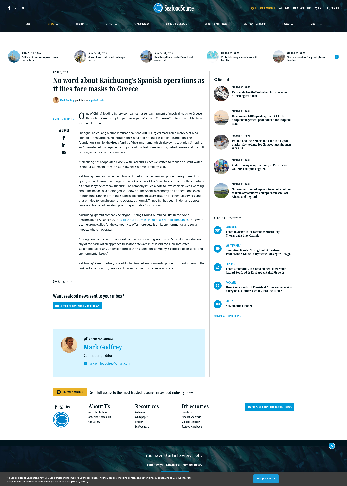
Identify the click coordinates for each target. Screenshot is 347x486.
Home (28, 24)
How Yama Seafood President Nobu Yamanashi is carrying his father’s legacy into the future (259, 289)
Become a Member (73, 392)
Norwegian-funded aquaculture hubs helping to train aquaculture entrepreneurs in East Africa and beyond (261, 193)
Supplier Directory (216, 24)
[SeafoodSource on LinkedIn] (22, 8)
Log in (286, 8)
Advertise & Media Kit (99, 417)
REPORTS (230, 264)
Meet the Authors (97, 412)
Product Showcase (177, 24)
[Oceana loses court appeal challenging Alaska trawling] (80, 56)
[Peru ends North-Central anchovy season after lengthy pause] (221, 93)
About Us (99, 406)
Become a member (265, 8)
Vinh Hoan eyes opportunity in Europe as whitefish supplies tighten (259, 167)
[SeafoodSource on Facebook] (9, 8)
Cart (321, 8)
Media (109, 24)
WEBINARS (231, 227)
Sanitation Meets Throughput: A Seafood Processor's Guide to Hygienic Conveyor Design (258, 252)
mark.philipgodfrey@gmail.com (109, 363)
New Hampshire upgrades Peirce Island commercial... (173, 58)
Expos (285, 24)
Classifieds (187, 412)
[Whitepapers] (220, 249)
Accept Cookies (265, 478)
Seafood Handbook (255, 24)
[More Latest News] (337, 57)
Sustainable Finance (239, 306)
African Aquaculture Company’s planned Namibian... (306, 58)
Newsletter (304, 8)
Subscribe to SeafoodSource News (79, 306)
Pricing (80, 24)
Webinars (140, 412)
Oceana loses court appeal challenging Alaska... (107, 58)
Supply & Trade (96, 100)
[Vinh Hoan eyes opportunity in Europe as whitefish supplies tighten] (221, 166)
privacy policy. (80, 481)
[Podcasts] (220, 286)
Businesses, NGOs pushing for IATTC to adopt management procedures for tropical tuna (261, 120)
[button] (64, 138)
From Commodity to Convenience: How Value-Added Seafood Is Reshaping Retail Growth (256, 271)
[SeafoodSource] (173, 8)
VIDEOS (229, 301)
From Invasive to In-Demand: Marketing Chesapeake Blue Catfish (253, 234)
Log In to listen (65, 119)
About (313, 24)
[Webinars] (220, 230)
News (51, 24)
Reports (139, 422)
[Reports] (220, 267)
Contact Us (94, 422)
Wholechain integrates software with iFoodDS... (239, 58)
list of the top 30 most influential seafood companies (153, 220)
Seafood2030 (141, 24)
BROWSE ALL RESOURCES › (227, 316)
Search (335, 8)
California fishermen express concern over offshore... (40, 58)
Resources (147, 406)
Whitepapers (141, 417)
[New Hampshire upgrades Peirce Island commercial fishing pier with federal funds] (146, 56)
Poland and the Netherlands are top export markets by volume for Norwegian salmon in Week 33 (261, 144)
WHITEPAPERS (233, 245)
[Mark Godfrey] (56, 100)
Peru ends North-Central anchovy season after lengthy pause (259, 94)
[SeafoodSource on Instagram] (15, 8)
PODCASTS (231, 282)
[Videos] (220, 304)
